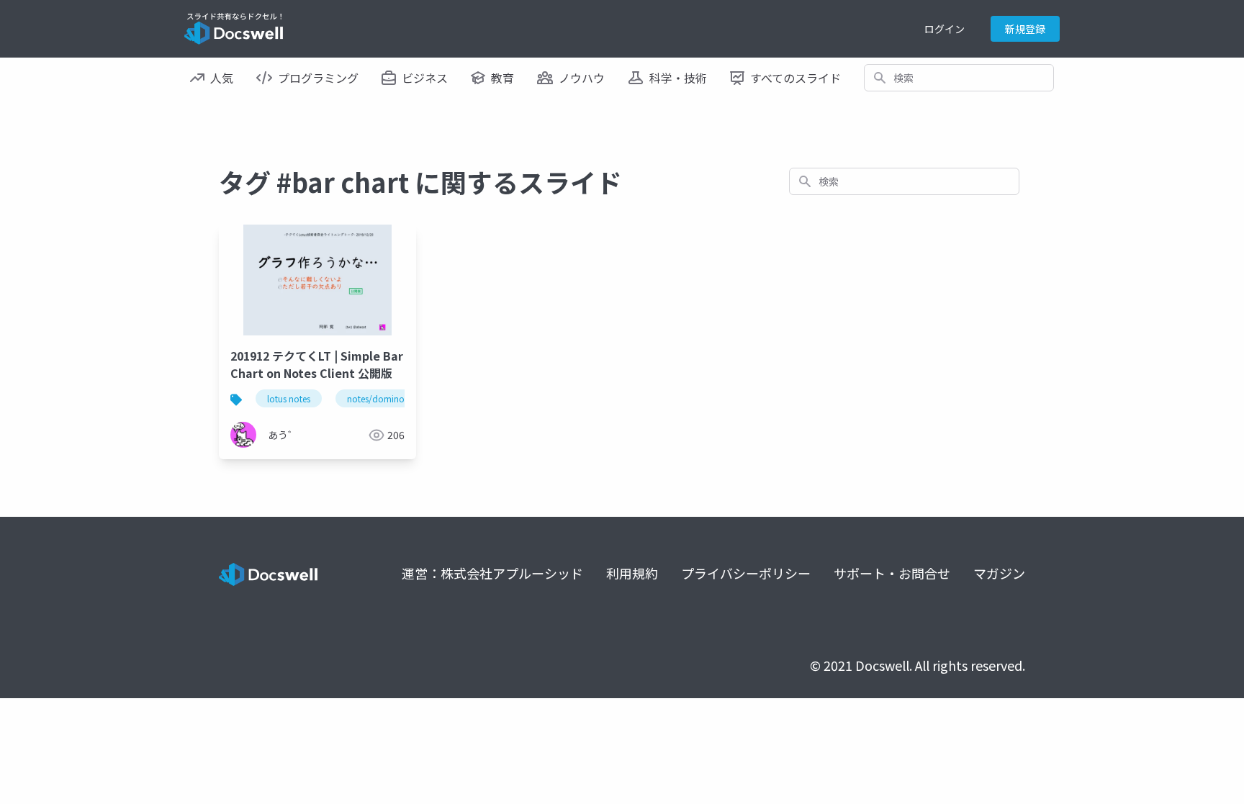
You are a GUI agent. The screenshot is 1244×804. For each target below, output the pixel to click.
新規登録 (1025, 29)
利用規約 (632, 573)
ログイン (944, 29)
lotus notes (288, 398)
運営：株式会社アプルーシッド (492, 573)
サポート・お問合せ (892, 573)
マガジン (999, 573)
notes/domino (376, 398)
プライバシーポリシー (746, 573)
